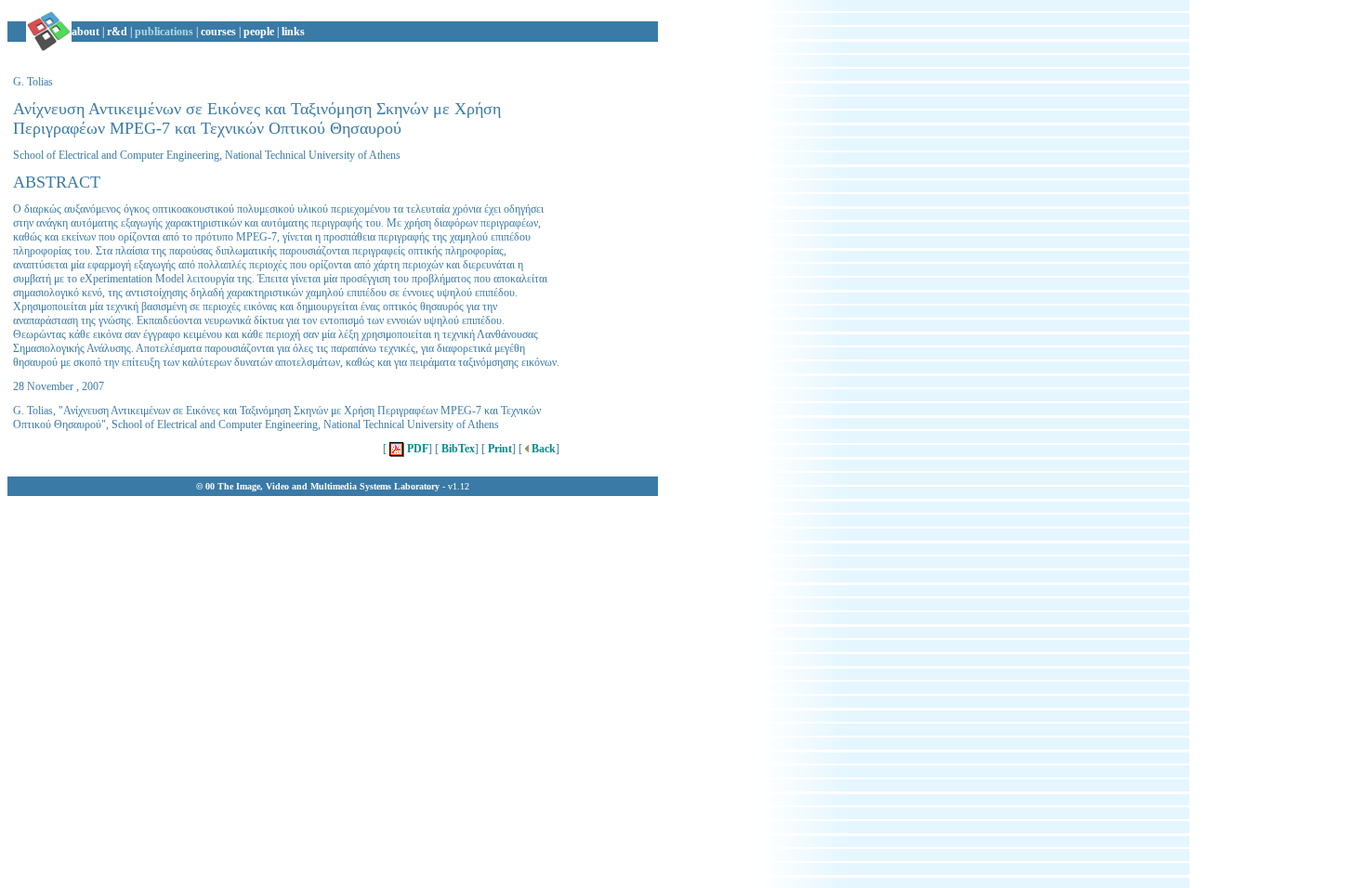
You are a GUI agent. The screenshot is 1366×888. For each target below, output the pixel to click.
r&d (117, 31)
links (293, 31)
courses (218, 31)
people (258, 31)
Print (498, 448)
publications (164, 31)
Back (542, 448)
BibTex (457, 448)
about (85, 31)
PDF (416, 448)
